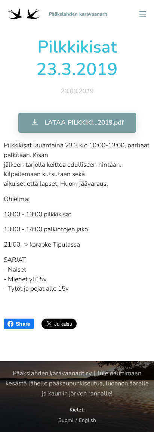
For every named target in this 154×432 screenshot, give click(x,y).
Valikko (142, 13)
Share (23, 324)
